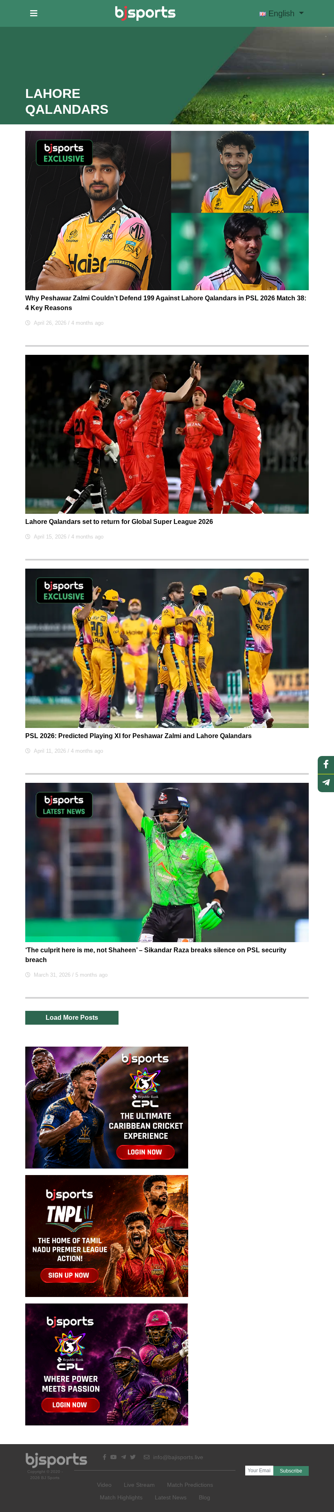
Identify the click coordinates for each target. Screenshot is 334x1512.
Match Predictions (190, 1485)
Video (104, 1485)
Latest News (171, 1497)
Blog (204, 1497)
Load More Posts (72, 1017)
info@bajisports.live (177, 1457)
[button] (33, 13)
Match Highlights (121, 1497)
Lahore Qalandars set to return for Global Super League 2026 (119, 521)
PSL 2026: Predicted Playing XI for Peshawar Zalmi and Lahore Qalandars (138, 735)
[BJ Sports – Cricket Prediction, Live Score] (145, 13)
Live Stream (139, 1485)
